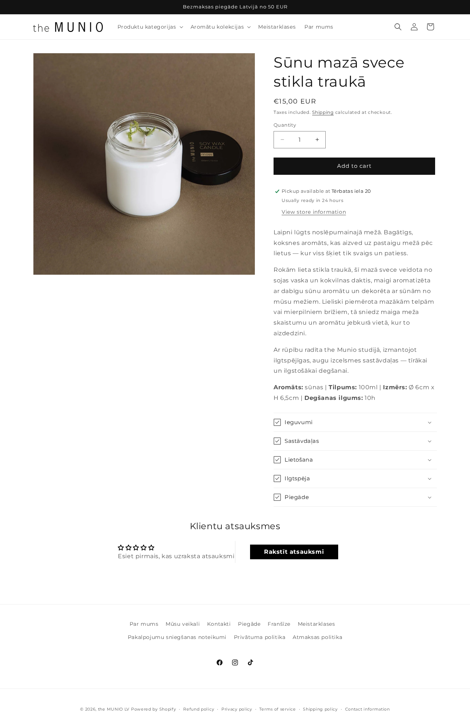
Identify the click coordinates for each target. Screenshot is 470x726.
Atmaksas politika (317, 637)
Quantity (285, 125)
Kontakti (219, 624)
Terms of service (277, 709)
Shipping (323, 112)
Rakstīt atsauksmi (294, 551)
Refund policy (198, 709)
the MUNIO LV (114, 709)
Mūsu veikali (183, 624)
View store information (314, 212)
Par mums (144, 624)
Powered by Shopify (153, 709)
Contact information (367, 709)
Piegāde (249, 624)
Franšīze (279, 624)
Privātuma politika (260, 637)
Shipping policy (320, 709)
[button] (149, 27)
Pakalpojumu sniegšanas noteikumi (177, 637)
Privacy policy (236, 709)
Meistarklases (316, 624)
